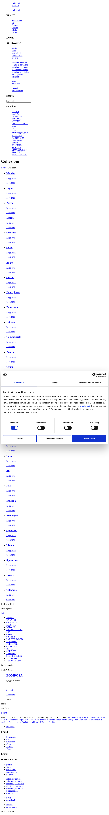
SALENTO (17, 145)
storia (14, 51)
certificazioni (17, 55)
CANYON (16, 114)
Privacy (85, 717)
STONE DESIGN (19, 150)
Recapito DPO (23, 720)
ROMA (15, 143)
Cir (13, 23)
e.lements (16, 77)
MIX (14, 126)
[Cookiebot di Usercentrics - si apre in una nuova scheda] (94, 375)
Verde (14, 32)
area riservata (17, 90)
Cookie (92, 717)
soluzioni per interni (20, 65)
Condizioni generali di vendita (42, 720)
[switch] (41, 428)
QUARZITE (17, 140)
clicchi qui (85, 406)
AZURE (15, 111)
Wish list (15, 6)
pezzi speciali (17, 74)
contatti (15, 88)
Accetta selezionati (54, 438)
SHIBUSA (16, 147)
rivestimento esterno (20, 69)
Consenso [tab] (19, 383)
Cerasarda (16, 25)
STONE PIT (17, 152)
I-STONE (16, 121)
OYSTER (16, 131)
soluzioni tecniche (19, 62)
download (16, 84)
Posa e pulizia (61, 720)
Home (3, 168)
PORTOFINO (18, 138)
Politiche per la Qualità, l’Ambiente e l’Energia (28, 722)
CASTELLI (17, 116)
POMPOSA (17, 135)
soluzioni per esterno (20, 67)
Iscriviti (4, 713)
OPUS (14, 128)
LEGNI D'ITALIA (20, 123)
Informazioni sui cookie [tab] (90, 383)
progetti (15, 58)
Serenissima (17, 20)
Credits (51, 722)
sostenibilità (17, 53)
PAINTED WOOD (20, 133)
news (14, 81)
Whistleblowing (74, 717)
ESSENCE (16, 119)
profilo (14, 48)
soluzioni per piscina (20, 72)
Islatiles (15, 30)
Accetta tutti (89, 438)
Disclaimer (11, 720)
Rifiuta (20, 438)
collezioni (16, 3)
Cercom (15, 28)
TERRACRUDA (19, 155)
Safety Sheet (73, 720)
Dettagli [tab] (54, 383)
